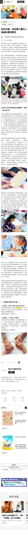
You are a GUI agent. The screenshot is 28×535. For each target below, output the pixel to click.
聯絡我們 (14, 465)
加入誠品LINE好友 (14, 467)
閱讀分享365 (3, 393)
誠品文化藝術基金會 (14, 369)
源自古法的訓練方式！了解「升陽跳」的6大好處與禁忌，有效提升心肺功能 (12, 516)
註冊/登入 (20, 1)
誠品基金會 (14, 390)
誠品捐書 (19, 390)
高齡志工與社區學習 (20, 437)
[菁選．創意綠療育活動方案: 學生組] (7, 418)
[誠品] (8, 1)
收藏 (5, 24)
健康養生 (4, 522)
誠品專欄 (3, 390)
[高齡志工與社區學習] (7, 442)
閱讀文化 (8, 390)
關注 (11, 372)
